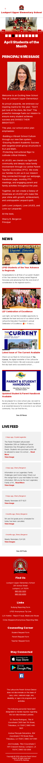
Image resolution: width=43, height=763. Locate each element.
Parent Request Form (20, 637)
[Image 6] (23, 35)
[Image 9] (33, 35)
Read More (19, 483)
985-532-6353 (20, 594)
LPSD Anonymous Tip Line (20, 611)
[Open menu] (5, 8)
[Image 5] (20, 35)
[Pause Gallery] (21, 31)
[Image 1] (6, 35)
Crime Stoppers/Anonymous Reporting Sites (20, 620)
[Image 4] (16, 35)
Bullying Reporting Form (20, 607)
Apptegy (26, 760)
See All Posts (21, 551)
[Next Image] (39, 31)
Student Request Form (20, 632)
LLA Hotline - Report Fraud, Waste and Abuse (20, 616)
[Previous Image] (3, 31)
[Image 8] (30, 35)
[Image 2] (10, 35)
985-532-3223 (20, 591)
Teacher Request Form (20, 641)
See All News (21, 415)
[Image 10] (36, 35)
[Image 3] (13, 35)
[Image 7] (26, 35)
